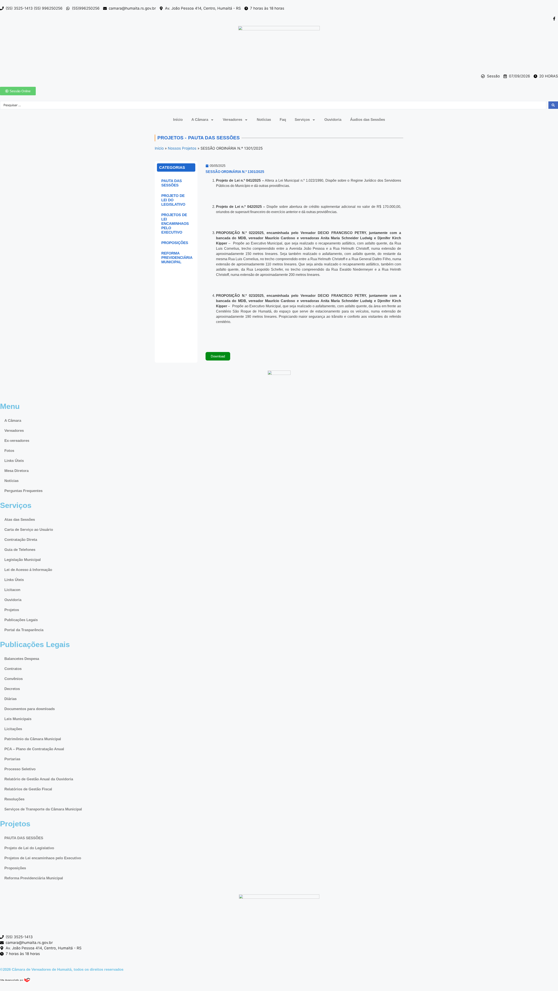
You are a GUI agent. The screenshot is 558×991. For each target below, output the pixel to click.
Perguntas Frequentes (23, 491)
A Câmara (199, 120)
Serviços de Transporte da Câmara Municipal (43, 809)
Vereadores (232, 120)
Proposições (174, 243)
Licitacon (12, 590)
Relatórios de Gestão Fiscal (28, 789)
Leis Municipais (17, 719)
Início (178, 120)
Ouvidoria (332, 120)
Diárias (10, 699)
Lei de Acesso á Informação (28, 570)
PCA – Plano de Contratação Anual (34, 749)
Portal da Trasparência (23, 630)
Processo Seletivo (20, 769)
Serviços (302, 120)
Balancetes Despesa (21, 659)
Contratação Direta (20, 540)
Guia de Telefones (19, 550)
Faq (283, 120)
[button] (218, 356)
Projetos (11, 610)
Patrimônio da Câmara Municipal (32, 739)
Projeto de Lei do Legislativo (173, 200)
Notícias (264, 120)
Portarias (12, 759)
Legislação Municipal (22, 560)
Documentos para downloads (29, 709)
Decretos (12, 689)
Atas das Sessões (19, 520)
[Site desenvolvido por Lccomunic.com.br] (15, 981)
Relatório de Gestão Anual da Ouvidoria (38, 779)
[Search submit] (553, 105)
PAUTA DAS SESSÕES (171, 183)
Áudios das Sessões (367, 120)
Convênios (13, 679)
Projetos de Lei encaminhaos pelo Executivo (175, 223)
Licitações (13, 729)
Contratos (13, 669)
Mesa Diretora (16, 471)
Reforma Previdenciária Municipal (176, 257)
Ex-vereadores (16, 441)
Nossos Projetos (182, 148)
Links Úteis (14, 461)
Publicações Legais (21, 620)
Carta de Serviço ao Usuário (28, 530)
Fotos (9, 451)
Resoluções (14, 799)
